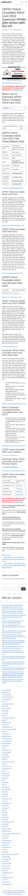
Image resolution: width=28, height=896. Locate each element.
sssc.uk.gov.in (16, 152)
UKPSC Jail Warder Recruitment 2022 (12, 273)
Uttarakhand (5, 884)
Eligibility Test (6, 736)
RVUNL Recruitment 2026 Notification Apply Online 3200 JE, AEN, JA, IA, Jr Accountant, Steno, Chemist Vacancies (12, 607)
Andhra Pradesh (6, 697)
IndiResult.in (6, 2)
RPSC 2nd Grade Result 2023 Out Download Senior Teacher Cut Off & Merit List (13, 626)
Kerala (3, 792)
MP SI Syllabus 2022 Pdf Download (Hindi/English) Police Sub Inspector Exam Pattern (13, 559)
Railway (4, 826)
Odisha (4, 817)
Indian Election (6, 768)
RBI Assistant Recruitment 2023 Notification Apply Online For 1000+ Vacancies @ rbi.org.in (14, 617)
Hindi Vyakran (6, 766)
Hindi (3, 764)
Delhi (3, 731)
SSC (3, 849)
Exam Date (5, 743)
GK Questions (6, 750)
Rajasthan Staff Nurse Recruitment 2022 (13, 225)
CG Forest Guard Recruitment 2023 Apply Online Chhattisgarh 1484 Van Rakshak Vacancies (13, 663)
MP (3, 810)
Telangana (5, 866)
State (3, 852)
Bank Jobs (5, 708)
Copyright (13, 894)
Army (3, 701)
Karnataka (5, 789)
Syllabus (4, 856)
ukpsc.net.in (15, 46)
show (11, 108)
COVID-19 (4, 724)
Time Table (5, 868)
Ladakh (4, 794)
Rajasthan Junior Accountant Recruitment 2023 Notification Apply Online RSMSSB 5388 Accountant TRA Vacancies (13, 642)
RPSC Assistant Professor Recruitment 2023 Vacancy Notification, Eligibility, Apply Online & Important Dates (14, 636)
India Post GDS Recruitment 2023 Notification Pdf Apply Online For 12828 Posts (12, 652)
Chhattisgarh (5, 722)
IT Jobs (4, 782)
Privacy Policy (17, 892)
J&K (3, 785)
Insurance (4, 773)
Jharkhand (5, 787)
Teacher (4, 861)
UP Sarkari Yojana (7, 877)
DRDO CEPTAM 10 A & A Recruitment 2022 (13, 445)
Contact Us (19, 894)
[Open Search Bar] (22, 2)
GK (3, 748)
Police (3, 819)
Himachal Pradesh (7, 761)
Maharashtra (5, 803)
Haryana (4, 757)
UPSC (3, 879)
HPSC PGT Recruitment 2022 (10, 346)
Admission (5, 692)
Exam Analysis (6, 741)
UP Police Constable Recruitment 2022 (12, 188)
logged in (11, 578)
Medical (4, 805)
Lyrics (3, 801)
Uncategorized (6, 872)
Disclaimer (10, 892)
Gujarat (4, 754)
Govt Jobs (5, 752)
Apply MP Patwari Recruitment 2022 (12, 83)
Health (4, 759)
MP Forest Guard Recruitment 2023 (11, 297)
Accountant (5, 690)
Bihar (3, 715)
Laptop (4, 796)
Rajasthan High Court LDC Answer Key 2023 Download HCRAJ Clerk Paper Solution (12, 681)
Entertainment (6, 738)
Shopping (4, 845)
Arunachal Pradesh (7, 704)
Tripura (4, 870)
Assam (4, 706)
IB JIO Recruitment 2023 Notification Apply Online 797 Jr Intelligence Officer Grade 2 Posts (13, 658)
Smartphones (5, 847)
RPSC (3, 838)
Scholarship (5, 842)
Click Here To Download (10, 455)
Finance (4, 745)
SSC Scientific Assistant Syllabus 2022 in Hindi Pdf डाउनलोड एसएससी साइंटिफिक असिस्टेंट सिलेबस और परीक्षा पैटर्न (13, 565)
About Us (5, 892)
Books (3, 720)
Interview (4, 778)
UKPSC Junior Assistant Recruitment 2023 (13, 470)
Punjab (4, 824)
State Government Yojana (9, 854)
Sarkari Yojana (6, 840)
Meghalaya (5, 808)
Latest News (5, 798)
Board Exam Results (7, 717)
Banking (4, 711)
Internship (4, 775)
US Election (5, 882)
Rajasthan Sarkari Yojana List (10, 833)
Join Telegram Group (17, 90)
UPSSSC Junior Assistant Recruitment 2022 (14, 403)
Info (3, 771)
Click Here (15, 169)
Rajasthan (4, 829)
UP (3, 875)
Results (4, 835)
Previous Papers (6, 822)
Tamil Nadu (5, 859)
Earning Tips (5, 734)
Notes (3, 815)
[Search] (23, 588)
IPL (3, 780)
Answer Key (5, 699)
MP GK (4, 812)
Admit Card (7, 555)
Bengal (4, 713)
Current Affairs (6, 727)
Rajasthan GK (5, 831)
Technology (5, 863)
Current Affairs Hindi (7, 729)
